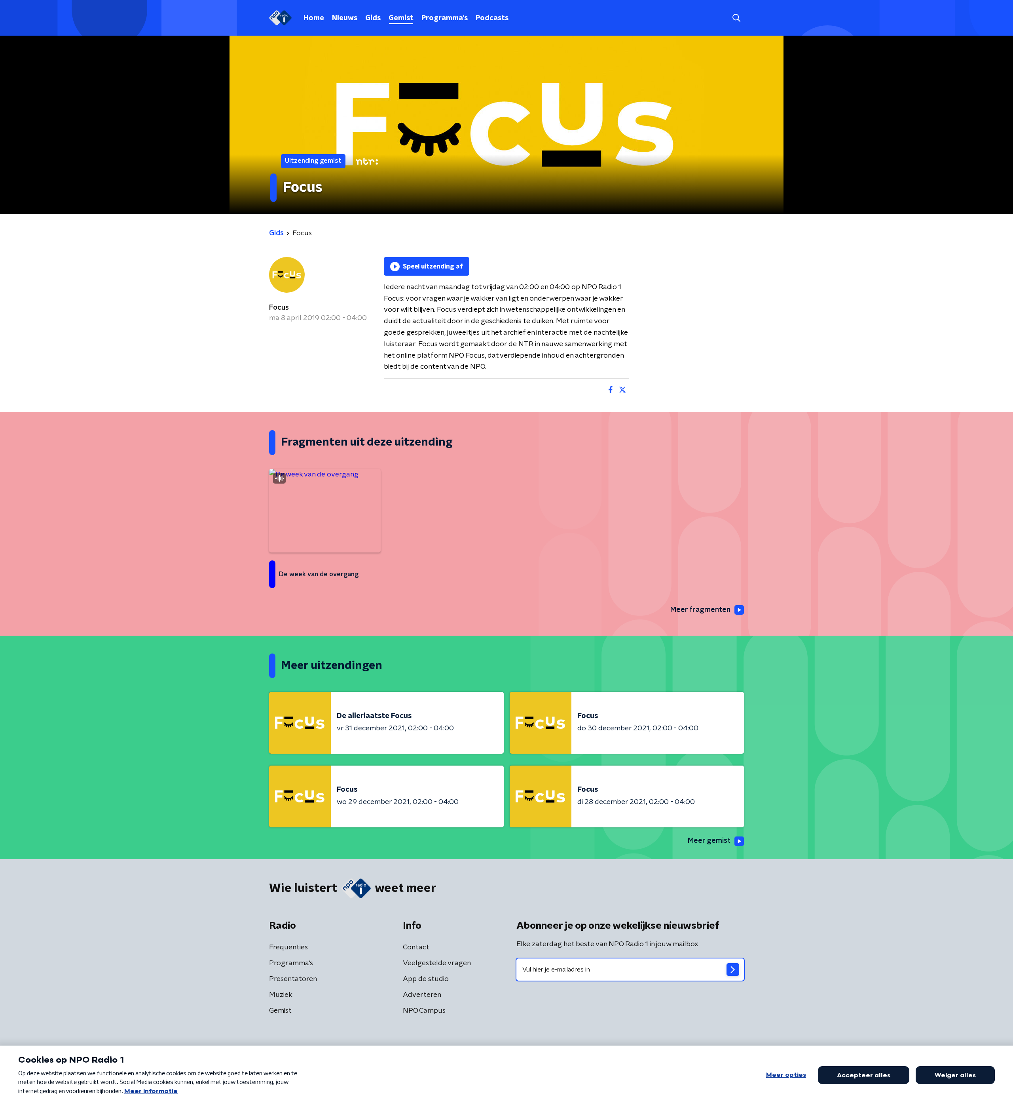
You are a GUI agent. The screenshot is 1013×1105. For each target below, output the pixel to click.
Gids (373, 18)
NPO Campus (424, 1010)
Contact (416, 947)
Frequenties (288, 947)
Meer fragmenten (700, 609)
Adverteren (422, 994)
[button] (736, 18)
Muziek (280, 994)
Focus (279, 307)
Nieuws (344, 18)
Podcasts (492, 18)
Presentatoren (293, 979)
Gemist (401, 18)
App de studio (426, 979)
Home (314, 18)
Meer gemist (709, 840)
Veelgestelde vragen (437, 963)
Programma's (444, 18)
